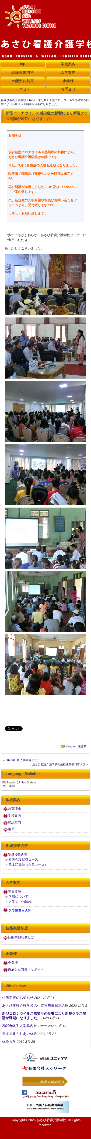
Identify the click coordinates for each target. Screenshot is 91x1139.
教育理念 (14, 809)
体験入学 (9, 1041)
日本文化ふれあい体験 (19, 1034)
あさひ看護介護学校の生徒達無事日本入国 (58, 764)
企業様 (13, 962)
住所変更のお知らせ (18, 998)
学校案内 (14, 815)
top (75, 746)
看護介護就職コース (23, 859)
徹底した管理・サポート (26, 969)
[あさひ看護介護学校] (31, 26)
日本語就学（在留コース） (28, 865)
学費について (18, 896)
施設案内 (14, 822)
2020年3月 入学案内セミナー (24, 760)
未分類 (42, 100)
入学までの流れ (20, 902)
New (32, 100)
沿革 (11, 829)
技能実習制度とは (21, 937)
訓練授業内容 (18, 854)
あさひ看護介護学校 (13, 100)
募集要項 (14, 891)
